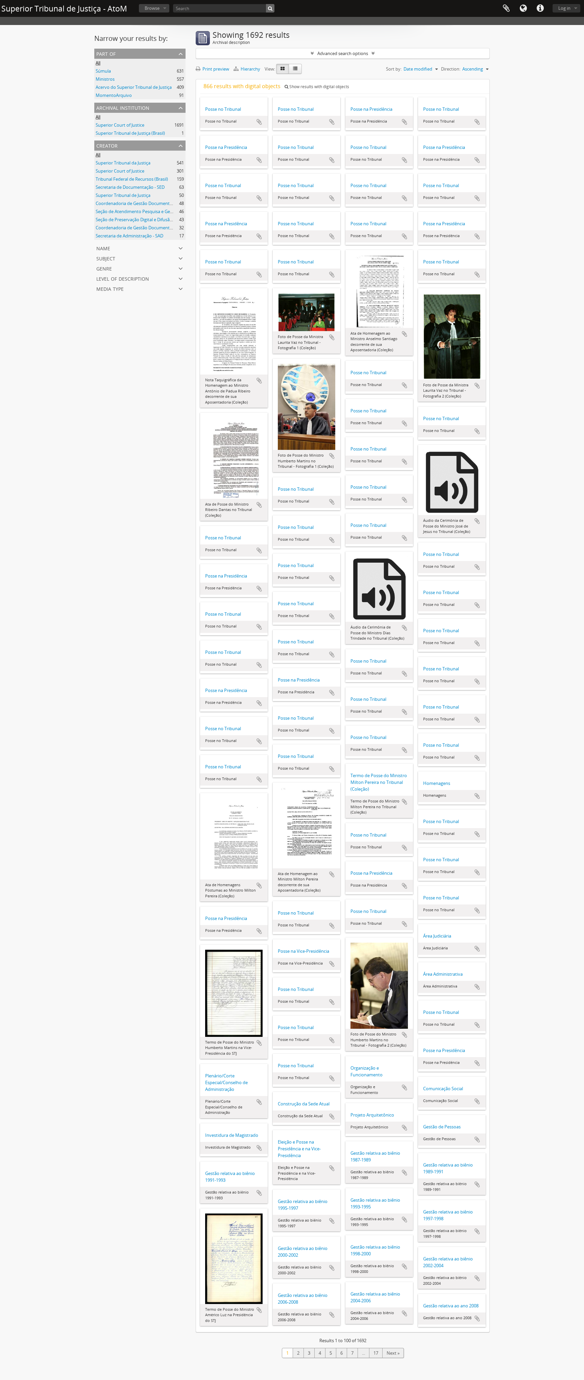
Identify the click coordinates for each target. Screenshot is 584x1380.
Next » (393, 1353)
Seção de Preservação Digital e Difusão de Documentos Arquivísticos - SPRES (172, 219)
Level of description (122, 278)
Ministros (105, 79)
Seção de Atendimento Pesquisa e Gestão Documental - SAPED (158, 211)
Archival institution (122, 107)
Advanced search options (342, 53)
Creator (107, 145)
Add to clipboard (259, 122)
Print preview (215, 69)
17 (375, 1353)
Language (523, 8)
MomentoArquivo (114, 95)
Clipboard (506, 8)
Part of (106, 53)
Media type (110, 288)
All (98, 63)
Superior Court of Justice (120, 125)
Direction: (450, 69)
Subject (105, 257)
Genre (104, 268)
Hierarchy (250, 69)
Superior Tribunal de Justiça (123, 195)
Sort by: (394, 69)
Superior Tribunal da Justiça (123, 163)
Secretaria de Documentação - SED (130, 187)
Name (103, 247)
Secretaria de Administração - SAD (129, 236)
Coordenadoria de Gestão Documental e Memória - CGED (153, 228)
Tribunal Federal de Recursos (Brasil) (132, 179)
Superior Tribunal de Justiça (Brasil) (130, 133)
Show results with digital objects (318, 87)
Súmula (103, 71)
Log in (564, 8)
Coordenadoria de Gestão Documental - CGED (142, 203)
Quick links (540, 8)
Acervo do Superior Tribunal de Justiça (134, 87)
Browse (152, 8)
